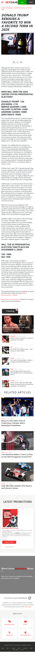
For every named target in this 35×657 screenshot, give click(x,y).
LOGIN (31, 2)
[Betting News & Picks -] (11, 2)
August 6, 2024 (10, 418)
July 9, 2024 (9, 452)
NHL (31, 648)
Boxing (5, 322)
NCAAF (12, 358)
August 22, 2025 (18, 369)
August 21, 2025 (19, 380)
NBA (19, 648)
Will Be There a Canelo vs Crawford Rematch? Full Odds (16, 326)
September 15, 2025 (8, 329)
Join (3, 648)
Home (2, 6)
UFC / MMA (15, 650)
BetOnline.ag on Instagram (10, 299)
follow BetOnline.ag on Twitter (13, 294)
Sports (8, 6)
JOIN (22, 2)
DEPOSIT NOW (9, 542)
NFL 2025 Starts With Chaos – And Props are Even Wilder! (21, 350)
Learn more (28, 606)
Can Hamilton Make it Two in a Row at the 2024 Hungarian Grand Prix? (16, 455)
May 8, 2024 (9, 484)
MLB (11, 369)
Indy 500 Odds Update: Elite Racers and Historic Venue (16, 487)
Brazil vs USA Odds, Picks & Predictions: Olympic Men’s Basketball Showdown (13, 423)
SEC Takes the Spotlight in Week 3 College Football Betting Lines (21, 361)
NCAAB (25, 648)
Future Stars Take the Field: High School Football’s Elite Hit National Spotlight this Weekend (21, 384)
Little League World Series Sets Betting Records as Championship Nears (21, 372)
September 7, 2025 (18, 347)
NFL (11, 347)
